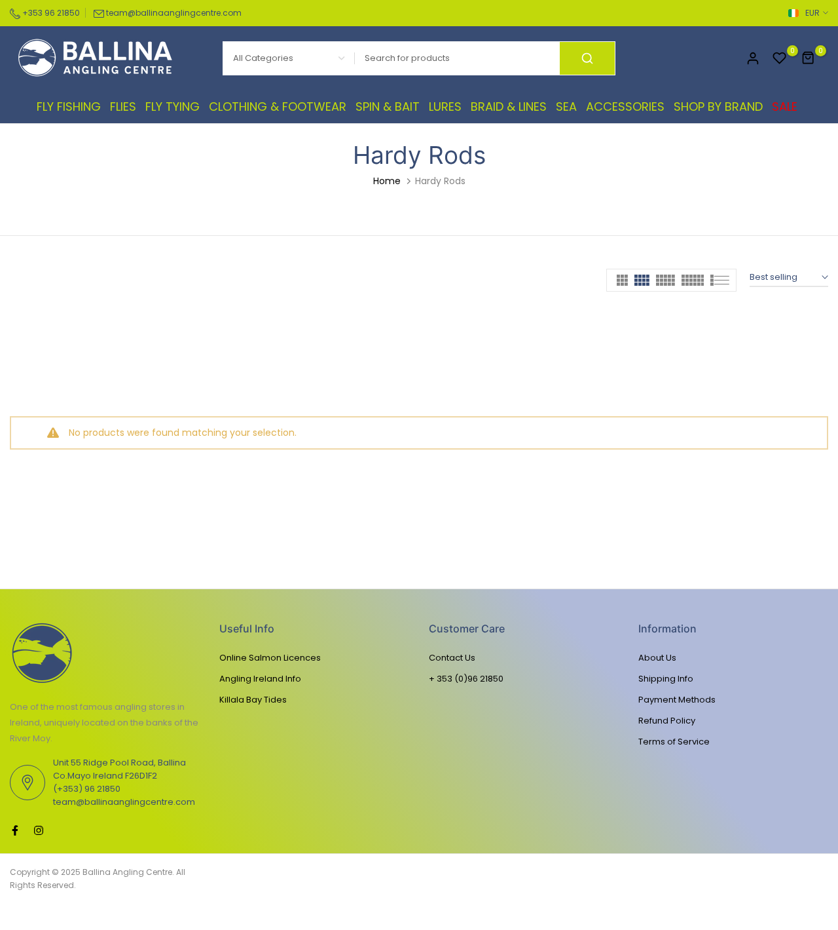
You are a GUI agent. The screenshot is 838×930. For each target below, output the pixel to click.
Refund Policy (666, 720)
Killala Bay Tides (253, 699)
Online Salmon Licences (270, 657)
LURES (445, 106)
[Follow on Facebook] (15, 830)
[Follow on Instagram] (38, 830)
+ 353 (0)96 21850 (466, 678)
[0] (780, 58)
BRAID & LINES (509, 106)
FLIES (123, 106)
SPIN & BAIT (387, 106)
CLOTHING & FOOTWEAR (277, 106)
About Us (657, 657)
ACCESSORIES (625, 106)
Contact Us (452, 657)
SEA (566, 106)
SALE (784, 106)
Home (387, 180)
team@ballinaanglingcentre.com (174, 12)
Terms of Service (674, 741)
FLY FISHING (69, 106)
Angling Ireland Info (260, 678)
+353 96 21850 (50, 12)
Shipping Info (665, 678)
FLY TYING (172, 106)
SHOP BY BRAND (718, 106)
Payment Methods (677, 699)
